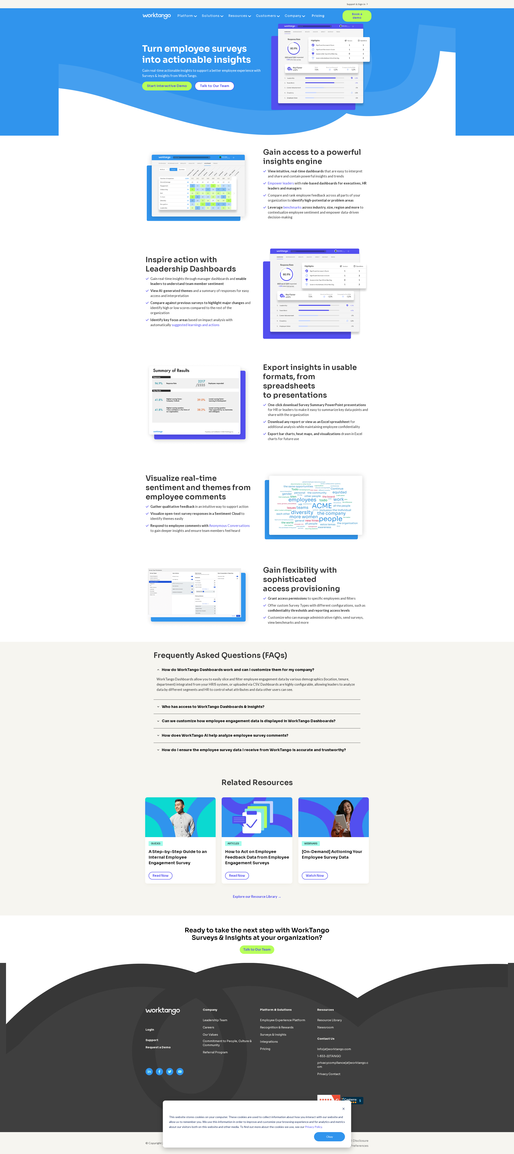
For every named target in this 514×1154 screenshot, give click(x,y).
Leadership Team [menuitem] (215, 1020)
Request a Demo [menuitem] (158, 1047)
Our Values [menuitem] (210, 1034)
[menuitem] (352, 1145)
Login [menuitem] (150, 1029)
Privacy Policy (313, 1126)
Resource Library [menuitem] (329, 1020)
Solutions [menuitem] (210, 16)
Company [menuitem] (293, 16)
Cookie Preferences (353, 1145)
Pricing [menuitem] (318, 16)
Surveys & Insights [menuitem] (273, 1034)
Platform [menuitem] (185, 16)
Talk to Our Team (214, 86)
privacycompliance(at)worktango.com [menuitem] (342, 1065)
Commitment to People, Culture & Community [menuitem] (227, 1043)
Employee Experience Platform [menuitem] (282, 1020)
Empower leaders (281, 183)
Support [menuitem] (152, 1040)
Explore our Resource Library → (257, 897)
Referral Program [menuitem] (215, 1052)
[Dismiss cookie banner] (343, 1109)
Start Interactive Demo (167, 86)
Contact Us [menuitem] (326, 1038)
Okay (329, 1136)
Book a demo (357, 16)
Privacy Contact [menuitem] (328, 1074)
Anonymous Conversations (229, 526)
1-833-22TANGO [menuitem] (329, 1056)
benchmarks (292, 207)
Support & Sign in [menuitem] (356, 4)
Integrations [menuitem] (269, 1041)
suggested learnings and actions (195, 325)
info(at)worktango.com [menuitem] (334, 1049)
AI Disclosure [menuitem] (358, 1140)
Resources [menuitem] (237, 16)
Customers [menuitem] (266, 16)
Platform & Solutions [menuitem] (276, 1010)
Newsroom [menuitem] (325, 1027)
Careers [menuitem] (208, 1027)
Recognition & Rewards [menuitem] (277, 1027)
